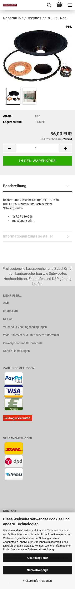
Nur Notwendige (37, 570)
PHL (69, 26)
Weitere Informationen (37, 580)
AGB (6, 302)
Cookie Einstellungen (16, 351)
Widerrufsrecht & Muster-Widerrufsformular (31, 335)
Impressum (10, 310)
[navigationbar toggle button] (70, 5)
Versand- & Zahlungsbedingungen (25, 327)
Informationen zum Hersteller (28, 236)
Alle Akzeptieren (38, 557)
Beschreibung (14, 186)
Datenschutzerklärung (41, 549)
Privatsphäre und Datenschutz (22, 343)
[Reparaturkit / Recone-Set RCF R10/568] (37, 55)
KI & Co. (8, 318)
